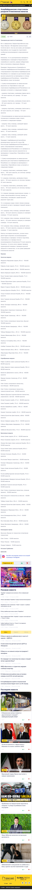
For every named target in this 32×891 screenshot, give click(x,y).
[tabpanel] (16, 661)
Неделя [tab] (16, 632)
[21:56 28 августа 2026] (16, 823)
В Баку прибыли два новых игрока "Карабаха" (12, 611)
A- (27, 36)
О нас (6, 883)
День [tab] (5, 632)
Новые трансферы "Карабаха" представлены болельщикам (16, 599)
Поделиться (6, 563)
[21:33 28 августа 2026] (16, 853)
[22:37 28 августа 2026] (16, 762)
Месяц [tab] (26, 632)
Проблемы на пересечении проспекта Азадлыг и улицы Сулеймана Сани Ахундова (15, 805)
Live (10, 883)
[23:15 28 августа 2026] (16, 701)
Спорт (3, 36)
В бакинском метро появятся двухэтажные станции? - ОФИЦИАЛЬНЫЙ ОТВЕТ (11, 715)
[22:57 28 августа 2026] (16, 733)
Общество (8, 640)
